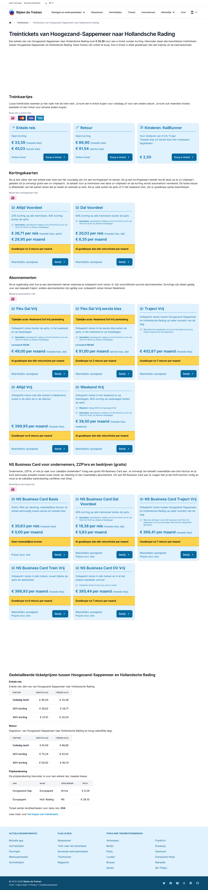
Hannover (160, 851)
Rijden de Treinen (32, 881)
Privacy (33, 884)
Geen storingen (15, 3)
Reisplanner (97, 12)
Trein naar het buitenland (72, 845)
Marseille (160, 862)
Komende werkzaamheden (73, 851)
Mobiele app (16, 840)
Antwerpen (112, 840)
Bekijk (58, 261)
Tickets (131, 12)
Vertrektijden (115, 12)
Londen (110, 856)
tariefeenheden (33, 808)
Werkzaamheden (18, 856)
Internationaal (148, 12)
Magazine (63, 862)
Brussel (110, 862)
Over (183, 12)
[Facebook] (170, 883)
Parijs (109, 851)
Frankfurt (160, 840)
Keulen (110, 867)
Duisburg (160, 845)
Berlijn (109, 845)
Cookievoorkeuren (48, 884)
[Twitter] (164, 883)
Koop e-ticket (54, 157)
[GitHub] (197, 883)
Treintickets (23, 22)
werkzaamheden (32, 3)
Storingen (14, 851)
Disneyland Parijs (165, 856)
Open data (21, 884)
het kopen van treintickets (43, 814)
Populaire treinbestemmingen (124, 833)
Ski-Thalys (161, 867)
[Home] (11, 22)
